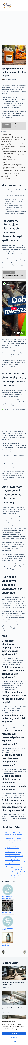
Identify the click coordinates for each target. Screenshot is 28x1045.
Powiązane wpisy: (7, 178)
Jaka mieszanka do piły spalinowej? (15, 872)
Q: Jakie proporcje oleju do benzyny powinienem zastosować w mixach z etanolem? (14, 171)
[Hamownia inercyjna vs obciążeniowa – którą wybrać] (14, 998)
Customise (14, 1037)
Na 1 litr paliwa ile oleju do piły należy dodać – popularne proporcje (13, 140)
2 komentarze (20, 81)
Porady (14, 81)
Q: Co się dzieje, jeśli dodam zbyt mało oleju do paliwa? (13, 161)
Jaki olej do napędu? (10, 846)
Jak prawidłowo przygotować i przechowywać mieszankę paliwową (13, 143)
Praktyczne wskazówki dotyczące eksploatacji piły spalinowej (13, 147)
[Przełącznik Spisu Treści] (24, 132)
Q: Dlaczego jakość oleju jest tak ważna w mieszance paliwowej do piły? (12, 158)
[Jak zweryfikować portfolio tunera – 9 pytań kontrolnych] (14, 973)
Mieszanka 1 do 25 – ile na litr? (13, 838)
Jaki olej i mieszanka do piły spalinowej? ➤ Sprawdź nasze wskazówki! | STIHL (13, 834)
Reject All (14, 1041)
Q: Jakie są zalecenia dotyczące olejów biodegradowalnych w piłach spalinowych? (12, 174)
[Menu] (25, 5)
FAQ (2, 150)
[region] (14, 1032)
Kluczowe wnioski (7, 134)
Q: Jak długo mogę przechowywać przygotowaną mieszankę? (14, 168)
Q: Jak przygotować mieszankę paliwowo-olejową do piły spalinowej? (14, 155)
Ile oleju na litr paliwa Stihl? (12, 860)
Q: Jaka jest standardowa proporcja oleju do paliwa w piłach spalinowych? (14, 152)
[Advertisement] (14, 26)
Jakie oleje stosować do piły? (13, 874)
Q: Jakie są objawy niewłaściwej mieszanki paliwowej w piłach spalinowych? (12, 165)
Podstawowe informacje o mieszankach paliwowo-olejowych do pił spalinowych (11, 136)
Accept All (14, 1033)
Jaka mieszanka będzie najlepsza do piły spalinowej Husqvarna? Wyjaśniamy (15, 842)
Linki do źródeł (5, 176)
